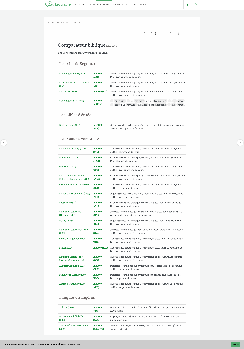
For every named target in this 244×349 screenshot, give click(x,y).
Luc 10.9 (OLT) (97, 213)
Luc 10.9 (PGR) (97, 195)
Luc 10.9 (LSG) (97, 75)
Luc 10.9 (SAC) (97, 150)
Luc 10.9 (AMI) (97, 285)
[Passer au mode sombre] (188, 4)
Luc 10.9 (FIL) (100, 247)
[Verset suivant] (240, 143)
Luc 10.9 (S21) (100, 91)
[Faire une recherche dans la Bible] (196, 4)
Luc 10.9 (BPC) (97, 276)
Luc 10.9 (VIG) (97, 240)
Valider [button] (236, 344)
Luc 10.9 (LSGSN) (97, 102)
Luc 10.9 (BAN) (97, 126)
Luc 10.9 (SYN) (97, 258)
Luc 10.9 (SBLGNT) (98, 327)
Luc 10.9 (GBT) (97, 186)
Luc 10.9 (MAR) (97, 159)
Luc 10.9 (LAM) (97, 177)
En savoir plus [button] (73, 344)
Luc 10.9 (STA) (97, 231)
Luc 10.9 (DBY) (97, 222)
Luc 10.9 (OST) (97, 168)
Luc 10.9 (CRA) (97, 267)
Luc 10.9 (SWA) (97, 318)
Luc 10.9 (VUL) (97, 309)
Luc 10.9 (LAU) (97, 204)
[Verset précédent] (4, 143)
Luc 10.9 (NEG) (97, 84)
